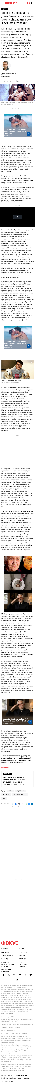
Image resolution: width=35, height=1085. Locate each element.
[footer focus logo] (10, 943)
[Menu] (2, 3)
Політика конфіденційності (11, 1078)
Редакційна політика (6, 970)
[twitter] (9, 974)
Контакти (26, 1078)
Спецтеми (23, 952)
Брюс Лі (6, 794)
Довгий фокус (7, 955)
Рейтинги (5, 952)
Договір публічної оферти (23, 964)
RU (28, 3)
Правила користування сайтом (7, 964)
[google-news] (30, 974)
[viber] (25, 974)
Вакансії (22, 959)
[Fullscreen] (31, 362)
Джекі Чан (21, 791)
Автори (22, 955)
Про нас (4, 959)
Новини (4, 949)
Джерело (5, 767)
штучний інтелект (20, 794)
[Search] (32, 3)
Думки (5, 9)
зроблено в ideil (7, 1081)
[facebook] (3, 974)
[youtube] (20, 974)
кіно (11, 791)
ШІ (4, 798)
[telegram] (14, 974)
